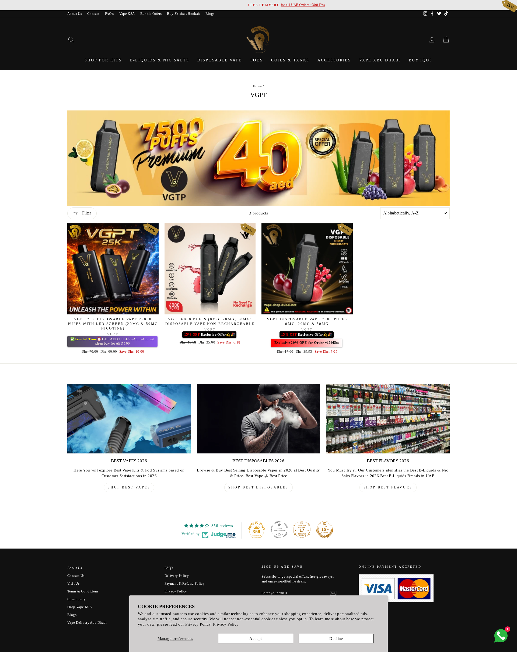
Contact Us (76, 576)
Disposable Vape (219, 60)
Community (76, 599)
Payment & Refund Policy (185, 583)
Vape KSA (127, 14)
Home (257, 86)
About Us (74, 14)
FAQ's (109, 14)
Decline (336, 638)
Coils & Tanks (290, 60)
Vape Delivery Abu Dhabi (87, 623)
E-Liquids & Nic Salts (159, 60)
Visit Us (73, 583)
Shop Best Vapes (129, 487)
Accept (255, 638)
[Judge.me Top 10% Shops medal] (324, 529)
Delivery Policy (177, 576)
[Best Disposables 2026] (258, 418)
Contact (93, 14)
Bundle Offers (151, 14)
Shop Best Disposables (258, 487)
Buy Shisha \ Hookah (183, 14)
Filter (86, 213)
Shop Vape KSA (79, 607)
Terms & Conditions (83, 591)
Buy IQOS (420, 60)
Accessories (334, 60)
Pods (256, 60)
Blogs (210, 14)
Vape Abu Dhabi (380, 60)
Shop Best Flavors (388, 487)
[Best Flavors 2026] (388, 418)
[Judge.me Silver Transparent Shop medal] (279, 529)
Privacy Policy (226, 624)
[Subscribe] (333, 593)
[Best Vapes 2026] (129, 418)
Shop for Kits (103, 60)
